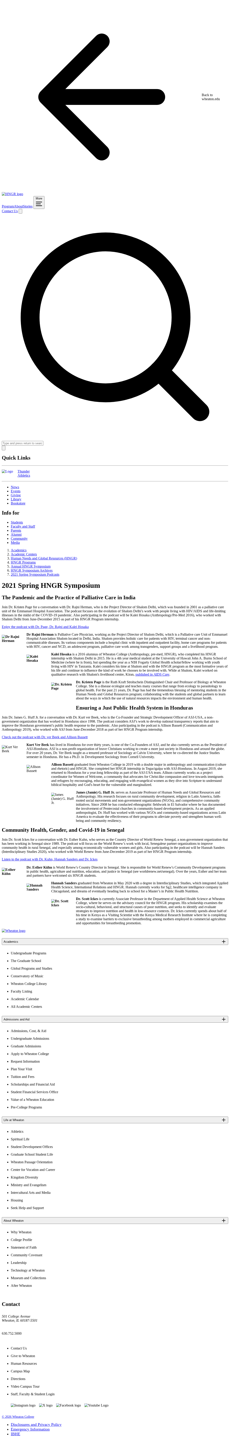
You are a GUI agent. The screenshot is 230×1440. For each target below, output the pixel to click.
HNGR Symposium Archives (32, 570)
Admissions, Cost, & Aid (28, 1031)
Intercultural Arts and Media (31, 1192)
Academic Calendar (25, 999)
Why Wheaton (21, 1232)
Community (19, 538)
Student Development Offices (32, 1147)
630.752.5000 (12, 1333)
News (15, 487)
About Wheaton (14, 1220)
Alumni (16, 534)
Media (15, 542)
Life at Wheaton (14, 1120)
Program (8, 206)
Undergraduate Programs (28, 953)
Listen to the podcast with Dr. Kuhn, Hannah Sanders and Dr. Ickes (49, 859)
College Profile (21, 1240)
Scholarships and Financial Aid (33, 1084)
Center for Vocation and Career (33, 1170)
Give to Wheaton (23, 1356)
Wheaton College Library (29, 984)
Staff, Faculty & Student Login (33, 1394)
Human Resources (24, 1363)
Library (16, 499)
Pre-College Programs (26, 1107)
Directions (18, 1379)
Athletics (17, 1131)
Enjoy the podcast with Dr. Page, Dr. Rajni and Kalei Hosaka (45, 627)
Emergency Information (30, 1429)
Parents (16, 530)
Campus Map (20, 1371)
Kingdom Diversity (24, 1177)
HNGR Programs (23, 562)
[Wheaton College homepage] (12, 194)
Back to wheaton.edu (211, 97)
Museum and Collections (28, 1278)
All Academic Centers (26, 1007)
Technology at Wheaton (28, 1270)
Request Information (25, 1061)
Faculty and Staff (23, 526)
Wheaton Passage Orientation (32, 1162)
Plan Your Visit (21, 1069)
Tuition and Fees (22, 1077)
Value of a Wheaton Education (32, 1100)
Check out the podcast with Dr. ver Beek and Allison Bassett (45, 737)
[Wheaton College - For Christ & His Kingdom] (13, 931)
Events (15, 491)
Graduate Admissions (26, 1046)
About (18, 206)
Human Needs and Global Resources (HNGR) (44, 558)
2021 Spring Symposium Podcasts (35, 574)
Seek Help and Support (27, 1208)
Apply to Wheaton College (30, 1054)
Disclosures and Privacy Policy (36, 1424)
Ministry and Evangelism (28, 1185)
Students (17, 522)
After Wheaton (21, 1285)
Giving (16, 495)
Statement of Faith (24, 1247)
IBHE (15, 1434)
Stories (28, 206)
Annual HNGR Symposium (31, 566)
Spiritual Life (20, 1139)
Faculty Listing (21, 991)
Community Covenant (26, 1255)
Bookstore (18, 503)
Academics (19, 550)
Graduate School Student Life (32, 1154)
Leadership (19, 1263)
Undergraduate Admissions (30, 1038)
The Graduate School (26, 961)
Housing (17, 1200)
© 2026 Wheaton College (18, 1416)
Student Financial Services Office (34, 1092)
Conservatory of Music (27, 976)
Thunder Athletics (24, 473)
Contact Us (10, 211)
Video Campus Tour (25, 1386)
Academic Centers (24, 554)
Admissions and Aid (16, 1019)
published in (152, 674)
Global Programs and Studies (31, 968)
